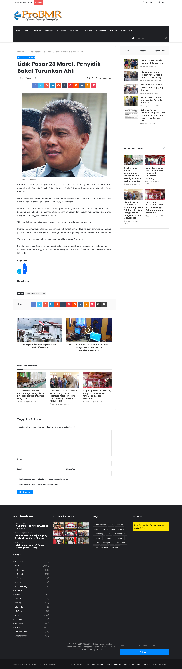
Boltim (19, 582)
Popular (127, 50)
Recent (142, 50)
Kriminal (49, 30)
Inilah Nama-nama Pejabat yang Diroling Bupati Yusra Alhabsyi (151, 75)
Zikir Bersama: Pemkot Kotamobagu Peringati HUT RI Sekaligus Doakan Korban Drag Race (31, 394)
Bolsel (19, 578)
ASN (111, 525)
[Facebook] (143, 2)
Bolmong (21, 570)
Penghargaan (109, 538)
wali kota (114, 547)
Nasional (74, 30)
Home (17, 30)
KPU (109, 534)
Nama (20, 459)
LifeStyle (61, 30)
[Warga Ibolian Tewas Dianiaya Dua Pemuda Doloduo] (131, 101)
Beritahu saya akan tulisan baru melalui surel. (38, 484)
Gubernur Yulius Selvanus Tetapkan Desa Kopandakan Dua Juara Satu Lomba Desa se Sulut (152, 115)
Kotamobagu (36, 52)
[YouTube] (151, 2)
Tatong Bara (120, 543)
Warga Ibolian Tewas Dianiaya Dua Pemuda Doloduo (151, 100)
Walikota (104, 547)
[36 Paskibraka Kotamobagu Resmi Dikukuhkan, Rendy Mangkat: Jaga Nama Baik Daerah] (83, 540)
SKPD (96, 543)
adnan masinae (100, 525)
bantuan (120, 525)
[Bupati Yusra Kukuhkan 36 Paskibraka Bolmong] (71, 540)
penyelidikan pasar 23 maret (36, 293)
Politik (113, 30)
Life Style (19, 607)
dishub (96, 529)
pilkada (120, 538)
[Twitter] (147, 2)
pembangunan (120, 534)
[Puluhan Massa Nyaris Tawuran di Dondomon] (131, 64)
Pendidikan (101, 30)
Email (20, 469)
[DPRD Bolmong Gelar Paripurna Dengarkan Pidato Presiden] (71, 525)
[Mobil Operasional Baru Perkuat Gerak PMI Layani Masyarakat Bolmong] (155, 160)
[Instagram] (155, 2)
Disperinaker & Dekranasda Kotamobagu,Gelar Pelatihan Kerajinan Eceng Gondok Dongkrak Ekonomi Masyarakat (63, 395)
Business (18, 590)
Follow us (138, 516)
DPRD (105, 529)
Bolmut (20, 574)
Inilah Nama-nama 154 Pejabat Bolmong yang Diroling (151, 87)
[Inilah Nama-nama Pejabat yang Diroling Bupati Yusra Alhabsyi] (131, 76)
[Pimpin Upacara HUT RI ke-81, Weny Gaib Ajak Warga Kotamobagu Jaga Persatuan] (97, 380)
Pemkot (97, 538)
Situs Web (70, 469)
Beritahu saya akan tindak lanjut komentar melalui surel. (43, 479)
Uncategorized (21, 636)
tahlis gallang (107, 543)
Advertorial (127, 30)
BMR (26, 30)
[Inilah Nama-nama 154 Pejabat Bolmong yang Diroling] (131, 89)
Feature (18, 599)
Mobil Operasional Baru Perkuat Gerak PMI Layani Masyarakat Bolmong (155, 173)
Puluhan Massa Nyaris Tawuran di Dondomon (151, 61)
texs (96, 547)
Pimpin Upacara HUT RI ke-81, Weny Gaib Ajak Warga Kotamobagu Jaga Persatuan (97, 394)
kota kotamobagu (117, 529)
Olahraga (87, 30)
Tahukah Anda (21, 632)
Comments (159, 50)
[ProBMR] (37, 15)
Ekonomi (37, 30)
